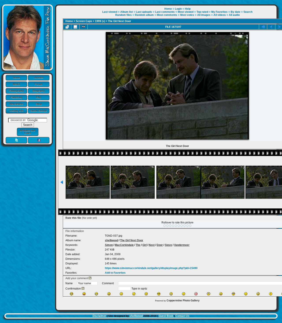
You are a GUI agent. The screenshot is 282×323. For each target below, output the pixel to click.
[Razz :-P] (84, 293)
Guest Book (166, 315)
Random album (144, 15)
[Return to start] (263, 26)
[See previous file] (271, 26)
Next (152, 245)
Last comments (165, 11)
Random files (123, 15)
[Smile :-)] (109, 293)
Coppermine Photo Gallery (183, 300)
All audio (234, 15)
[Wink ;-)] (245, 293)
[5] (175, 225)
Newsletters (16, 104)
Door (160, 245)
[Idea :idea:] (258, 293)
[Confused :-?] (183, 293)
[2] (167, 225)
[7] (181, 225)
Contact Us (182, 315)
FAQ (38, 97)
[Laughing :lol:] (71, 293)
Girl (144, 245)
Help (188, 8)
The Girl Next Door (119, 21)
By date (235, 11)
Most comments (167, 15)
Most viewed (185, 11)
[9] (187, 225)
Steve (168, 245)
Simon (109, 245)
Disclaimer (99, 315)
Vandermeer (181, 245)
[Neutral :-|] (121, 293)
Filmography (16, 90)
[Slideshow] (83, 26)
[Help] (90, 278)
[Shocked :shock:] (208, 293)
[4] (173, 225)
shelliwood (111, 240)
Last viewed (109, 11)
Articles (38, 77)
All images (203, 15)
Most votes (187, 15)
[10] (190, 225)
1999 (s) (100, 21)
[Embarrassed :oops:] (196, 293)
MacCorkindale (124, 245)
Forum (39, 84)
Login (178, 8)
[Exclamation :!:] (270, 293)
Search (247, 11)
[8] (184, 225)
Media (16, 84)
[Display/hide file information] (75, 26)
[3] (170, 225)
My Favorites (219, 11)
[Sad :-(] (133, 293)
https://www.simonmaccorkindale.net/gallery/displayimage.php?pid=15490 (151, 268)
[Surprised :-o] (171, 293)
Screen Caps (84, 21)
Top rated (202, 11)
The (138, 245)
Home (16, 77)
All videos (219, 15)
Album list (126, 11)
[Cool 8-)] (158, 293)
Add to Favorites (115, 272)
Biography (39, 90)
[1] (164, 225)
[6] (178, 225)
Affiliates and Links (27, 131)
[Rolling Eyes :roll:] (233, 293)
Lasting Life (16, 110)
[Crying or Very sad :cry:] (146, 293)
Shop (39, 104)
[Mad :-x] (221, 293)
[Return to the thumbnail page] (67, 26)
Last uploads (144, 11)
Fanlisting (16, 97)
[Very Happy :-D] (96, 293)
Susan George (38, 110)
